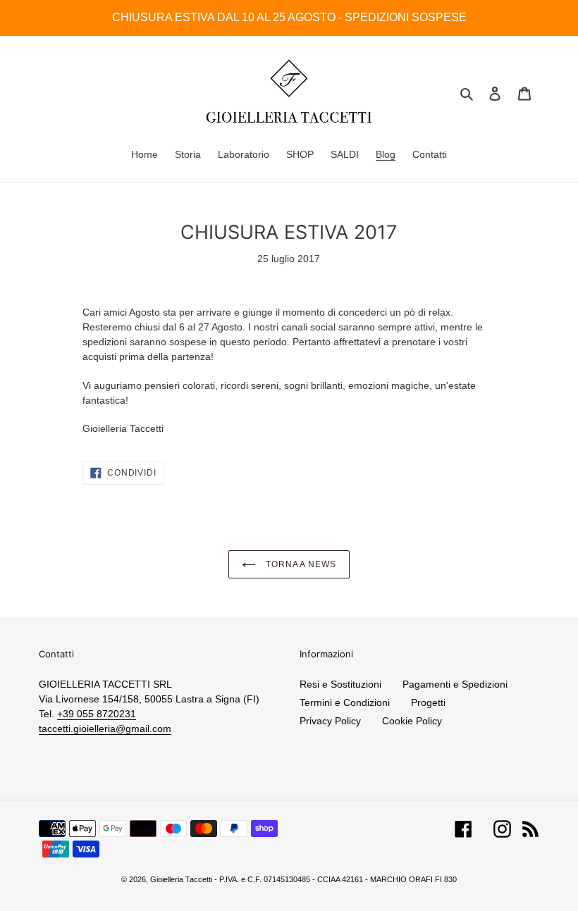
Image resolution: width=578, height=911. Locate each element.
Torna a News (299, 564)
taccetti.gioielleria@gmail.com (105, 728)
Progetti (428, 702)
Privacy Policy (330, 720)
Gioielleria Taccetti (181, 879)
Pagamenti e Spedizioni (455, 684)
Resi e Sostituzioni (340, 684)
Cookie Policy (412, 720)
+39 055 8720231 (96, 713)
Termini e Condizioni (345, 702)
